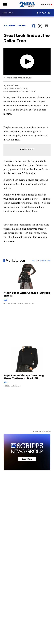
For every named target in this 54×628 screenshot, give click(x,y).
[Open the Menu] (4, 4)
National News (14, 25)
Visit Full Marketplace (41, 261)
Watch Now (46, 4)
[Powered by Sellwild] (46, 431)
